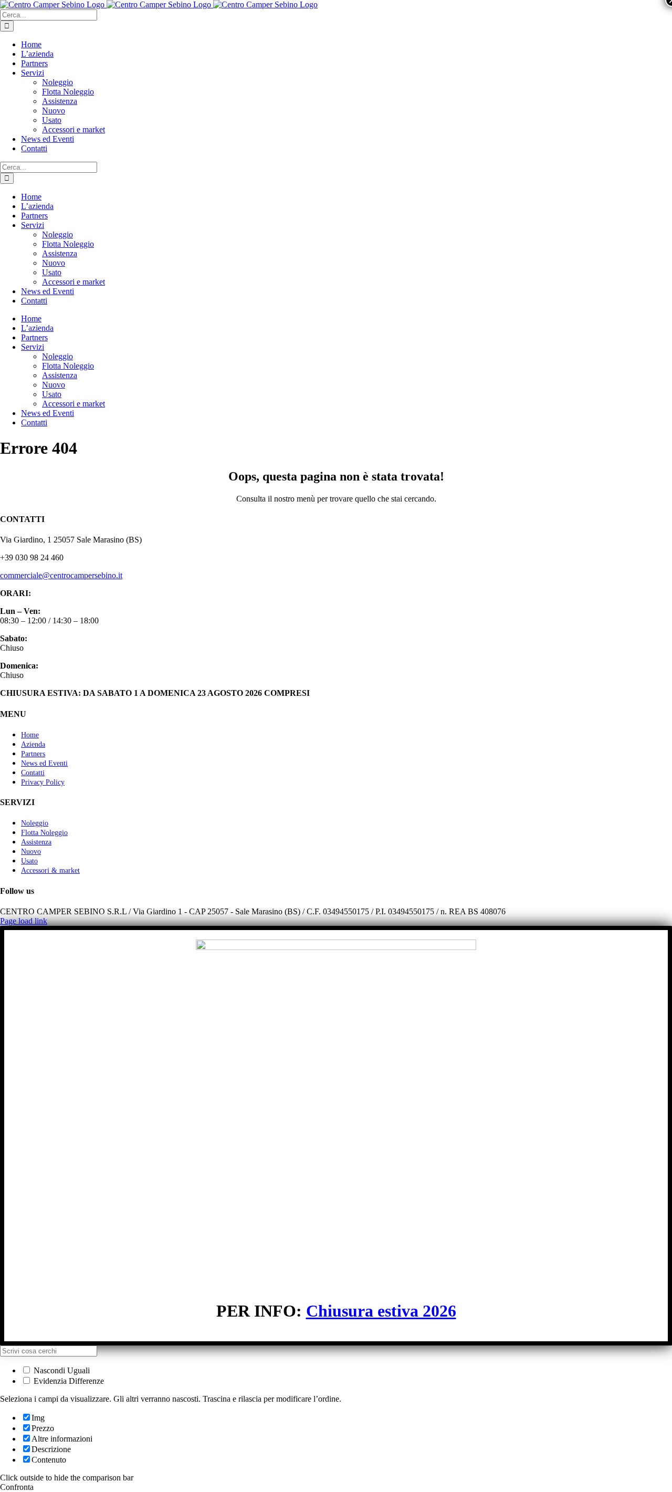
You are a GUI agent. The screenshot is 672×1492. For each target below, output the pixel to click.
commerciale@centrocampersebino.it (61, 575)
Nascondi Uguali (61, 1370)
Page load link (23, 920)
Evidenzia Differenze (68, 1380)
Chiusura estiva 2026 (381, 1310)
